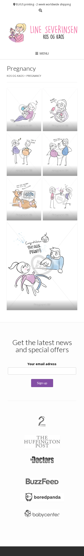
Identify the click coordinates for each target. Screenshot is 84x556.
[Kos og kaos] (42, 32)
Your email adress (42, 364)
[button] (24, 109)
